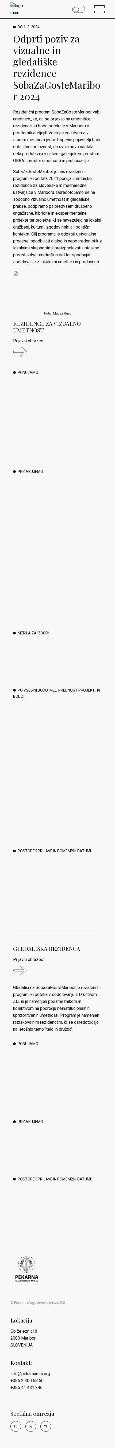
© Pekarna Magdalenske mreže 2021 (38, 1303)
